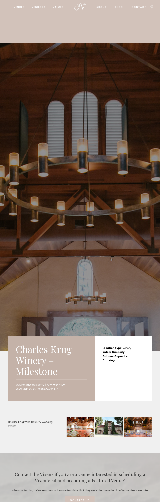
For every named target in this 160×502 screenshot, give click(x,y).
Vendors (38, 7)
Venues (19, 7)
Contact (139, 7)
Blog (119, 7)
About (101, 7)
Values (58, 7)
